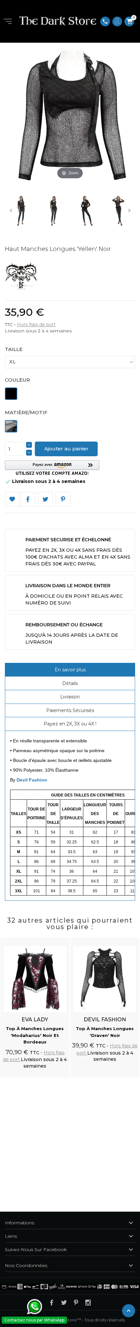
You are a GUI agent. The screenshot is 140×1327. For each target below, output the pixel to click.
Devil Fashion (32, 779)
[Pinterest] (63, 499)
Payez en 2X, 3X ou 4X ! (70, 724)
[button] (52, 467)
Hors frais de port (36, 325)
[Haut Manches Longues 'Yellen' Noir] (21, 212)
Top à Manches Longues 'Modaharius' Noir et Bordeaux (35, 1035)
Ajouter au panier (66, 448)
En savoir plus (70, 670)
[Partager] (28, 499)
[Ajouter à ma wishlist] (12, 499)
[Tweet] (45, 499)
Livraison (70, 697)
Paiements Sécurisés (70, 710)
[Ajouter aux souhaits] (58, 939)
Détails (70, 683)
